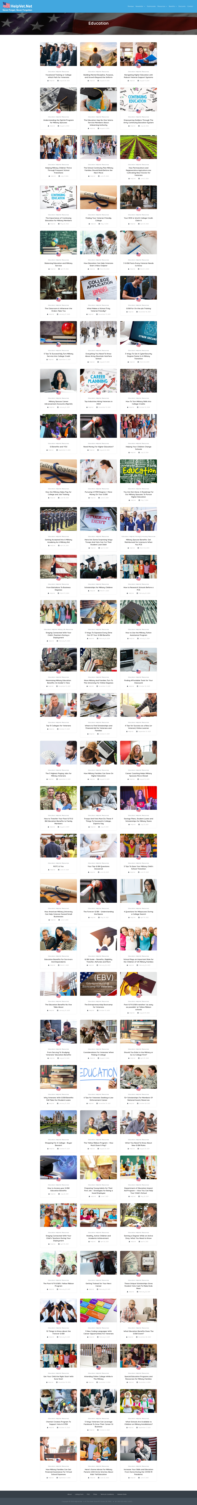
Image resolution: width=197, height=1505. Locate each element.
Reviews (131, 6)
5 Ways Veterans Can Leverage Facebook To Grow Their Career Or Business (98, 1424)
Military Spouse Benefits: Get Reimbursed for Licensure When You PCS (138, 542)
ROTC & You (58, 866)
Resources (161, 6)
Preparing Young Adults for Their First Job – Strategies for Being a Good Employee (98, 1190)
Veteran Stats (122, 1494)
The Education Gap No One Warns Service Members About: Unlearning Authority (98, 122)
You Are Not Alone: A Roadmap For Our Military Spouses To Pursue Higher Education (138, 494)
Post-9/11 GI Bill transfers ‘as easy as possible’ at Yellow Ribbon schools (138, 1007)
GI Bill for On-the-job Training (138, 308)
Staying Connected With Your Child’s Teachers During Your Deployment (58, 1238)
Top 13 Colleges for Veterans (58, 726)
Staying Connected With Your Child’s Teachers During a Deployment (58, 635)
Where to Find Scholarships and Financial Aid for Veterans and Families (98, 728)
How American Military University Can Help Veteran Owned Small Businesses (59, 914)
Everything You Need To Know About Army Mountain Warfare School (98, 356)
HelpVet (58, 72)
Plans (95, 1494)
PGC (88, 1494)
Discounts (182, 6)
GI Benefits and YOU (58, 447)
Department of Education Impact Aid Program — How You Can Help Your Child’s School (138, 1190)
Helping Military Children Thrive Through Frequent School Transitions (58, 170)
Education (51, 72)
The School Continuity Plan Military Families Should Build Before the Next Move (98, 170)
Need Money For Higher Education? (98, 447)
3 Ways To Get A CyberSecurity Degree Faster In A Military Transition (138, 356)
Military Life (61, 629)
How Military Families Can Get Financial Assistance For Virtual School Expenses (58, 1471)
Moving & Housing (141, 536)
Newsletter (139, 6)
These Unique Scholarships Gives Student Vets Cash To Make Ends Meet (138, 1285)
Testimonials (151, 6)
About (70, 1494)
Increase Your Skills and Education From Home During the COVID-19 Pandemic (138, 1471)
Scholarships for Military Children (98, 587)
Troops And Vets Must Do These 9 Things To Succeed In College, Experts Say (98, 821)
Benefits (172, 6)
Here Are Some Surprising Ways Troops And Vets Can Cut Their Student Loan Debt (98, 542)
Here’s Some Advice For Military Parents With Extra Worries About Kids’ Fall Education (98, 1471)
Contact (190, 6)
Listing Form (79, 1494)
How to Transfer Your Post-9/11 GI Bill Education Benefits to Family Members (58, 821)
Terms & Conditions (107, 1494)
